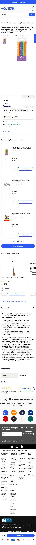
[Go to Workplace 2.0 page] (30, 419)
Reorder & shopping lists (22, 460)
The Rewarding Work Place (31, 467)
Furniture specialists (13, 499)
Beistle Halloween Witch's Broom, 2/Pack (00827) (13, 277)
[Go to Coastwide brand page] (14, 413)
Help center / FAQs (4, 477)
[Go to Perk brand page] (30, 413)
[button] (35, 2)
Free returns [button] (8, 126)
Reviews (23, 301)
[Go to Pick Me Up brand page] (22, 413)
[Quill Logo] (8, 8)
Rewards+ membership (13, 459)
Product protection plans (13, 505)
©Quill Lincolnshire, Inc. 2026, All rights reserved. (14, 526)
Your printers (22, 468)
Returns (3, 464)
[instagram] (12, 446)
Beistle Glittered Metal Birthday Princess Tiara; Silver (21, 181)
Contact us (4, 499)
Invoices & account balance (4, 473)
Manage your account (4, 467)
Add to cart (20, 535)
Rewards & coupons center (22, 477)
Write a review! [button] (24, 35)
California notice (30, 531)
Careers (30, 471)
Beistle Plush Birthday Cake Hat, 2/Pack (21, 214)
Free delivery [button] (6, 290)
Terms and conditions (17, 438)
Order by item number (22, 472)
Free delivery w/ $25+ (11, 117)
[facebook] (21, 446)
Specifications (15, 301)
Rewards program (12, 463)
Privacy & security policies (3, 494)
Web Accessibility (31, 475)
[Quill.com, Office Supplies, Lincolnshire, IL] (7, 520)
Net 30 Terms (12, 476)
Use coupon (28, 434)
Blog (29, 462)
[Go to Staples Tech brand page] (14, 419)
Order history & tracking (3, 460)
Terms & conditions (7, 531)
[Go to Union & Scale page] (22, 419)
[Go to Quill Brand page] (5, 413)
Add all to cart (18, 246)
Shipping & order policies (4, 483)
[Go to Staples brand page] (5, 419)
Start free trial (28, 107)
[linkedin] (17, 446)
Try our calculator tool (22, 110)
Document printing (13, 489)
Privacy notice (18, 531)
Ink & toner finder (22, 464)
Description (6, 301)
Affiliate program (12, 512)
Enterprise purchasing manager (13, 494)
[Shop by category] (2, 8)
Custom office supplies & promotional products (13, 483)
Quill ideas (13, 509)
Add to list (8, 131)
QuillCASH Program (13, 467)
